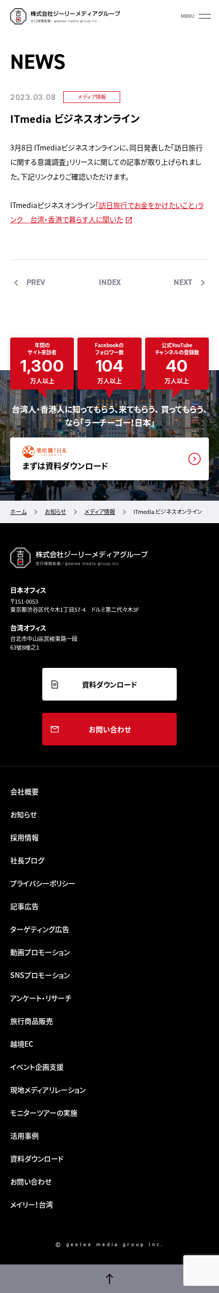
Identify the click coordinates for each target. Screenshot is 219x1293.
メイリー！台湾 (31, 1204)
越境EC (21, 1044)
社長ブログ (27, 860)
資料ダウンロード (109, 684)
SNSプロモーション (40, 975)
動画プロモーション (40, 952)
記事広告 (24, 906)
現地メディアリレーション (48, 1089)
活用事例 (24, 1135)
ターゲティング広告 (39, 929)
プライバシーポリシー (42, 883)
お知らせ (23, 814)
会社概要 (24, 791)
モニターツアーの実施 (43, 1112)
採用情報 (24, 837)
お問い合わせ (110, 729)
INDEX (110, 282)
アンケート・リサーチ (40, 998)
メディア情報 (92, 96)
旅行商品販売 (31, 1021)
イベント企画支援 (37, 1067)
